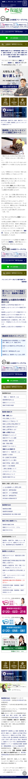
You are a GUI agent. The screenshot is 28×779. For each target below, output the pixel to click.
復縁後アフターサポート (9, 446)
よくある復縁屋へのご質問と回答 (12, 487)
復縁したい (9, 733)
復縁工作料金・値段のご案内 (11, 463)
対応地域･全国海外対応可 (10, 498)
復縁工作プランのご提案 (9, 438)
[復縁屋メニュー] (25, 3)
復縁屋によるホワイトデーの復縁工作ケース (13, 312)
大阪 (20, 715)
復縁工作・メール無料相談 (10, 492)
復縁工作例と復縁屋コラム (9, 520)
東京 (11, 715)
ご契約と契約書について (9, 468)
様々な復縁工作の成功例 (9, 457)
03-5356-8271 (21, 700)
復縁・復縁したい (8, 415)
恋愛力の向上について (9, 474)
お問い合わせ (13, 739)
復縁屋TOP (4, 731)
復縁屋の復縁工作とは (9, 477)
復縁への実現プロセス (9, 432)
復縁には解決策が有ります (10, 426)
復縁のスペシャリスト (9, 402)
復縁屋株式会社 (6, 505)
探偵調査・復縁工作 (8, 440)
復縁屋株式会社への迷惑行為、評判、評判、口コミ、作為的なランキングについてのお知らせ (13, 322)
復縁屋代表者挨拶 (8, 511)
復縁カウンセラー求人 (9, 741)
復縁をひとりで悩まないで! (10, 421)
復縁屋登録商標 (21, 741)
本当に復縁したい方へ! (9, 418)
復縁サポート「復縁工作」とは (11, 452)
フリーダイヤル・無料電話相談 (14, 31)
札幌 (3, 715)
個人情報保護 (14, 737)
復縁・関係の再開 (8, 443)
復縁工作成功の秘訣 (8, 405)
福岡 (23, 715)
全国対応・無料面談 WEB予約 (14, 44)
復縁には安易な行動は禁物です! (11, 424)
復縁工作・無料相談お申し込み (11, 351)
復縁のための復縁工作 (9, 449)
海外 (21, 717)
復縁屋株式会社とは (8, 399)
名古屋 (15, 715)
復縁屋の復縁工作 (7, 412)
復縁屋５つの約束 (8, 454)
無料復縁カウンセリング (9, 435)
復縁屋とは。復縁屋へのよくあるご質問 (13, 354)
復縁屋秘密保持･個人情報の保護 (12, 514)
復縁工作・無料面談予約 (9, 495)
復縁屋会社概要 (7, 508)
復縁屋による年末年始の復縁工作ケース (12, 305)
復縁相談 (21, 731)
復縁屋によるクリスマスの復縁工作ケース (13, 314)
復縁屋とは (11, 731)
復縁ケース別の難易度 (9, 466)
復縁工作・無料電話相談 (9, 490)
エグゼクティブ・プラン (9, 471)
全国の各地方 (15, 717)
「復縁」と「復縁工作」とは (11, 397)
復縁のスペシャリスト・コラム (11, 527)
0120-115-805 (6, 700)
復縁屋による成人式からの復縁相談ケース (13, 326)
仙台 (7, 715)
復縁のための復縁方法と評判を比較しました (13, 317)
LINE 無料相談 (14, 38)
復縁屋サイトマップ (6, 743)
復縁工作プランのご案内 (9, 460)
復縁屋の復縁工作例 (8, 524)
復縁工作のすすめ (8, 530)
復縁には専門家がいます (9, 429)
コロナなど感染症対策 (18, 746)
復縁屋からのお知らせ (8, 551)
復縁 (17, 731)
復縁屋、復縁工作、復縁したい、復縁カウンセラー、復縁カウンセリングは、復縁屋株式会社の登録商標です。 (14, 542)
